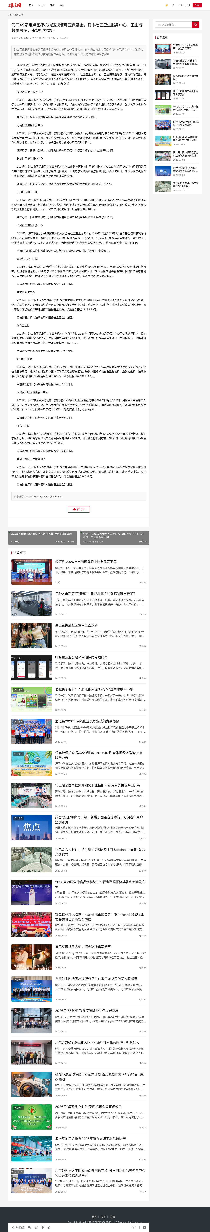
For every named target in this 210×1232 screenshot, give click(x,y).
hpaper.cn (137, 1222)
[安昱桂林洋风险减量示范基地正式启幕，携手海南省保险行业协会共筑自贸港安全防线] (31, 924)
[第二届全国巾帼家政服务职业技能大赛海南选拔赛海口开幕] (31, 795)
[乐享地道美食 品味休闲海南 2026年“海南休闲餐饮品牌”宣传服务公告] (31, 763)
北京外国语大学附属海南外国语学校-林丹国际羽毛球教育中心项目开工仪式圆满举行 (100, 1173)
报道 (112, 1216)
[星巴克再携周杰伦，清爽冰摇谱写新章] (31, 957)
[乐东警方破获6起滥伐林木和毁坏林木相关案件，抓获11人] (31, 1052)
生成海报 (20, 1227)
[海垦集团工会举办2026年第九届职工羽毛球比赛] (31, 1148)
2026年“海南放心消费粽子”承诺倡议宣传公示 (88, 1107)
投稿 (197, 5)
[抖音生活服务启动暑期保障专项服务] (31, 667)
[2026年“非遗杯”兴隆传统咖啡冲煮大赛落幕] (31, 1020)
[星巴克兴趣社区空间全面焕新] (31, 635)
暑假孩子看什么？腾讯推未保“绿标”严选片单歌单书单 (94, 689)
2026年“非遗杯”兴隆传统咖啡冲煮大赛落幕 (86, 1011)
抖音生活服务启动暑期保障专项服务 (81, 657)
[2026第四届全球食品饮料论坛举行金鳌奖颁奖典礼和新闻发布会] (31, 892)
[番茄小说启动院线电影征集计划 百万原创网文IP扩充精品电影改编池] (31, 1084)
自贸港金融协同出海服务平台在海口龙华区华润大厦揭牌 (96, 979)
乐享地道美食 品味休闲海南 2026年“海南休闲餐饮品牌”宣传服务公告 (99, 755)
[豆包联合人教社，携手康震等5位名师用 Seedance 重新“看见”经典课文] (31, 859)
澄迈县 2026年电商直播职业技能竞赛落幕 (86, 562)
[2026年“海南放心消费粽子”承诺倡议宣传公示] (31, 1117)
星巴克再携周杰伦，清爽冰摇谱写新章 (83, 947)
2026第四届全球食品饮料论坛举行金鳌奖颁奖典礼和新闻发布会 (100, 884)
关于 (103, 1216)
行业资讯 (64, 38)
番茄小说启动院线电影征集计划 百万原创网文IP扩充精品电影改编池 (99, 1076)
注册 (187, 5)
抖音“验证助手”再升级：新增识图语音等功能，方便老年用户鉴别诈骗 (99, 819)
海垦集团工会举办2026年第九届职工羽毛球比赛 (90, 1139)
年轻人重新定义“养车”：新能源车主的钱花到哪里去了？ (95, 594)
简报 (61, 5)
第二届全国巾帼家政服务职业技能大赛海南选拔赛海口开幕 (97, 785)
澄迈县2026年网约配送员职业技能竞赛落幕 (87, 721)
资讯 (40, 5)
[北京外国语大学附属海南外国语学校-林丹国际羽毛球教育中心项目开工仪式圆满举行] (31, 1180)
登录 (179, 5)
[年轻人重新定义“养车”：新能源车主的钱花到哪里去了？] (31, 603)
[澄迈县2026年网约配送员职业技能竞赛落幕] (31, 731)
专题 (52, 5)
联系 (94, 1216)
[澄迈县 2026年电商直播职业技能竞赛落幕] (31, 572)
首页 (31, 5)
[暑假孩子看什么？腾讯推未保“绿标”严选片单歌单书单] (31, 699)
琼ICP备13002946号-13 (104, 1222)
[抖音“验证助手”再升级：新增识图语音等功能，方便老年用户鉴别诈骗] (31, 827)
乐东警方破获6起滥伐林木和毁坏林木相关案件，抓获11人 (97, 1042)
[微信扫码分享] (29, 1227)
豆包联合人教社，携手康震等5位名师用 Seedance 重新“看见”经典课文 (100, 852)
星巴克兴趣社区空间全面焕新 (76, 625)
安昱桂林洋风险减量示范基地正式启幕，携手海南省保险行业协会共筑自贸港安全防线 (99, 917)
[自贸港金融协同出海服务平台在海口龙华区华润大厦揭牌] (31, 989)
